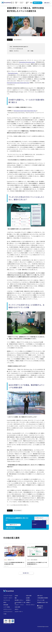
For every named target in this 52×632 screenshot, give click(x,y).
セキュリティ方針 (40, 600)
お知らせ (16, 609)
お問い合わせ (46, 2)
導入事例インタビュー (19, 600)
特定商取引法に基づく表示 (42, 602)
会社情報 (28, 597)
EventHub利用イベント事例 (20, 603)
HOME (16, 595)
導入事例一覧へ (26, 573)
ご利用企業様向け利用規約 (42, 597)
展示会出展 (6, 604)
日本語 (39, 607)
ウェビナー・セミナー (8, 597)
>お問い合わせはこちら (10, 527)
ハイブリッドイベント (8, 611)
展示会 (5, 602)
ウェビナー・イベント (22, 3)
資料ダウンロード (37, 2)
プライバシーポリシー (30, 604)
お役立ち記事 (28, 595)
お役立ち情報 (27, 3)
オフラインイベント (8, 609)
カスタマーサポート (19, 611)
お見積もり (28, 602)
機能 (11, 3)
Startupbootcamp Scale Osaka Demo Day (25, 110)
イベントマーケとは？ (8, 595)
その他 (5, 613)
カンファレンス (7, 600)
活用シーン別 (16, 3)
